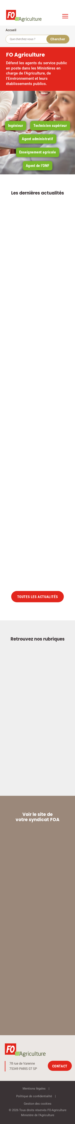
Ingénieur (15, 125)
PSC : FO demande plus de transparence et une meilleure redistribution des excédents (36, 522)
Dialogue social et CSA (44, 418)
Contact (59, 1066)
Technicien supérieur (50, 125)
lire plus (52, 318)
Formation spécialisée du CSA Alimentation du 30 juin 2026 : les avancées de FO (38, 267)
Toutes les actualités (37, 597)
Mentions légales (34, 1088)
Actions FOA (42, 280)
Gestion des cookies (37, 1103)
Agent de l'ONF (37, 165)
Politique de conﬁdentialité (34, 1096)
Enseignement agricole (37, 152)
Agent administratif (37, 139)
